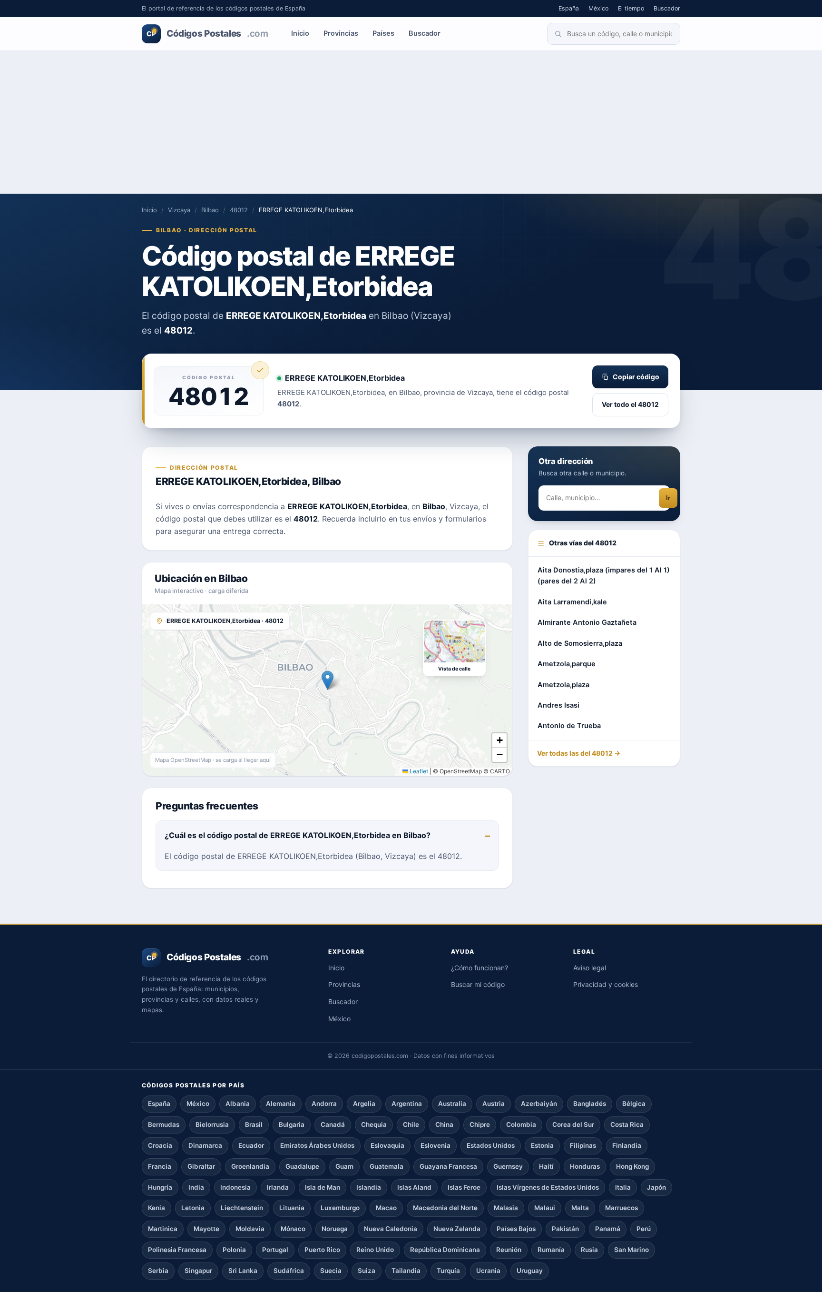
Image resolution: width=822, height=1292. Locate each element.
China (444, 1124)
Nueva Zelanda (456, 1229)
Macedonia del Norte (445, 1208)
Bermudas (163, 1124)
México (598, 8)
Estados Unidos (491, 1145)
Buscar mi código (478, 984)
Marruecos (621, 1208)
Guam (344, 1166)
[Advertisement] (411, 122)
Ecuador (251, 1145)
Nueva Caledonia (390, 1229)
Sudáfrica (289, 1270)
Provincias (340, 33)
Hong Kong (632, 1166)
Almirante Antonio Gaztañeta (587, 622)
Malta (580, 1208)
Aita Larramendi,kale (572, 602)
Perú (643, 1229)
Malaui (544, 1208)
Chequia (374, 1124)
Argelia (364, 1103)
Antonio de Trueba (569, 726)
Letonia (193, 1208)
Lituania (291, 1208)
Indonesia (235, 1187)
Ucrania (488, 1270)
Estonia (542, 1145)
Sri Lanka (242, 1270)
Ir (668, 498)
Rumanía (551, 1249)
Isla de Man (322, 1187)
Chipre (480, 1124)
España (568, 8)
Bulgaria (291, 1124)
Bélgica (634, 1103)
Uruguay (530, 1270)
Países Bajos (516, 1229)
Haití (546, 1166)
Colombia (521, 1124)
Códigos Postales (207, 33)
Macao (386, 1208)
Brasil (254, 1124)
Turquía (448, 1270)
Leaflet (418, 771)
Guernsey (508, 1166)
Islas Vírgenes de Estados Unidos (548, 1187)
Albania (237, 1103)
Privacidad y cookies (605, 984)
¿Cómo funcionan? (479, 968)
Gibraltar (201, 1166)
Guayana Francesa (448, 1166)
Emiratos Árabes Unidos (317, 1145)
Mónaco (293, 1229)
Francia (159, 1166)
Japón (656, 1187)
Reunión (508, 1249)
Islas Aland (414, 1187)
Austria (493, 1103)
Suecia (331, 1270)
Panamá (607, 1229)
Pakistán (565, 1229)
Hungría (160, 1187)
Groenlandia (250, 1166)
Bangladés (589, 1103)
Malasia (506, 1208)
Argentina (406, 1103)
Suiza (366, 1270)
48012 (239, 210)
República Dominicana (445, 1249)
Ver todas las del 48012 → (578, 753)
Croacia (160, 1145)
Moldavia (249, 1229)
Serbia (158, 1270)
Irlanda (278, 1187)
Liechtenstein (242, 1208)
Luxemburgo (340, 1208)
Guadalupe (302, 1166)
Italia (623, 1187)
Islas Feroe (464, 1187)
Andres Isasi (558, 705)
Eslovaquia (387, 1145)
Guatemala (386, 1166)
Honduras (585, 1166)
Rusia (589, 1249)
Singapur (198, 1270)
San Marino (631, 1249)
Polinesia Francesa (177, 1249)
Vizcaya (179, 210)
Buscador (667, 8)
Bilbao (210, 210)
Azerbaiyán (539, 1103)
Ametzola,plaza (563, 685)
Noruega (335, 1229)
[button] (327, 680)
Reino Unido (375, 1249)
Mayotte (206, 1229)
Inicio (300, 33)
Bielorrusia (212, 1124)
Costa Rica (627, 1124)
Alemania (280, 1103)
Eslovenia (435, 1145)
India (196, 1187)
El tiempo (631, 8)
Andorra (324, 1103)
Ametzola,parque (567, 664)
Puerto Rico (322, 1249)
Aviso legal (589, 968)
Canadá (333, 1124)
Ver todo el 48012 (630, 404)
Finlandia (626, 1145)
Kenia (156, 1208)
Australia (452, 1103)
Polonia (234, 1249)
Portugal (275, 1249)
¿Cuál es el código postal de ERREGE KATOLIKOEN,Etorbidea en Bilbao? (298, 835)
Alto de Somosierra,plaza (580, 643)
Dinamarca (205, 1145)
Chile (411, 1124)
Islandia (368, 1187)
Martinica (162, 1229)
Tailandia (406, 1270)
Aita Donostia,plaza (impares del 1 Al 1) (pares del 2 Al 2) (604, 575)
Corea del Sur (573, 1124)
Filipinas (583, 1145)
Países (383, 33)
